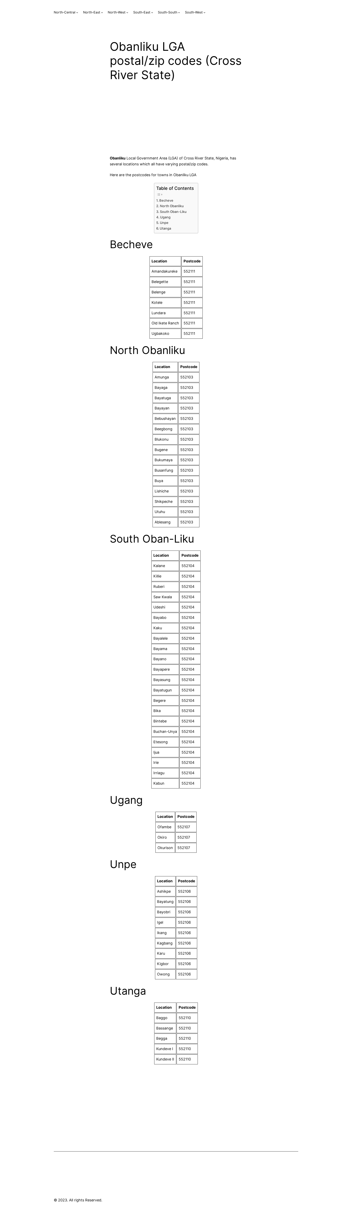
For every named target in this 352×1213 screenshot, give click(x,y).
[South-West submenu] (205, 12)
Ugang (165, 217)
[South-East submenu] (152, 12)
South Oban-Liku (173, 212)
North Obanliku (172, 206)
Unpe (164, 223)
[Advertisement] (176, 121)
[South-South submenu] (179, 12)
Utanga (165, 228)
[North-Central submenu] (77, 12)
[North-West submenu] (127, 12)
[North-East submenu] (102, 12)
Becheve (166, 200)
